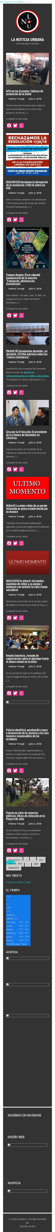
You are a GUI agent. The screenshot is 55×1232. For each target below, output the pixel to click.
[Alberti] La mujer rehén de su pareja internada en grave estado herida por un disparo (27, 508)
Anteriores (14, 859)
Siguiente (13, 867)
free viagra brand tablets (12, 1)
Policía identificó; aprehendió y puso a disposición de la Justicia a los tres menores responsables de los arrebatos (27, 734)
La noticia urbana (27, 39)
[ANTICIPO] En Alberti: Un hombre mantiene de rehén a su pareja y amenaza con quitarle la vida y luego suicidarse (27, 585)
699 (36, 863)
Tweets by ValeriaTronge (18, 882)
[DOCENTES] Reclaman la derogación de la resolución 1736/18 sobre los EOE (27, 185)
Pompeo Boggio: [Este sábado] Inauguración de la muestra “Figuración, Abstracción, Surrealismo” (23, 279)
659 (20, 863)
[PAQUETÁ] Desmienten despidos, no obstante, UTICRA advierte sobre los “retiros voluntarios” (27, 354)
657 (41, 859)
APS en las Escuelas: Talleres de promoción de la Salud (24, 92)
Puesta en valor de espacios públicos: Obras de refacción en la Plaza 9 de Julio (25, 815)
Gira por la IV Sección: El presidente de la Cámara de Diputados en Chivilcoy (26, 434)
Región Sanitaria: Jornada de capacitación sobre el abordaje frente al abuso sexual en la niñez (27, 658)
